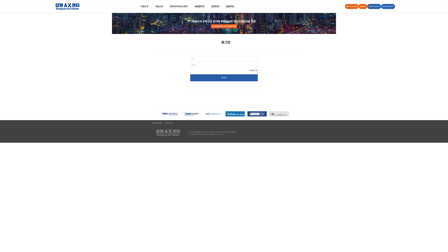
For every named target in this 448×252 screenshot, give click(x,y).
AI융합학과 (199, 6)
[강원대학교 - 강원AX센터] (67, 6)
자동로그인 (253, 70)
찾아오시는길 (169, 123)
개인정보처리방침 (157, 123)
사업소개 (159, 6)
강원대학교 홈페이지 (374, 6)
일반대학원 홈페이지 (388, 6)
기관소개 (144, 6)
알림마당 (230, 6)
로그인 (224, 78)
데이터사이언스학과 (178, 6)
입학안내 (215, 6)
